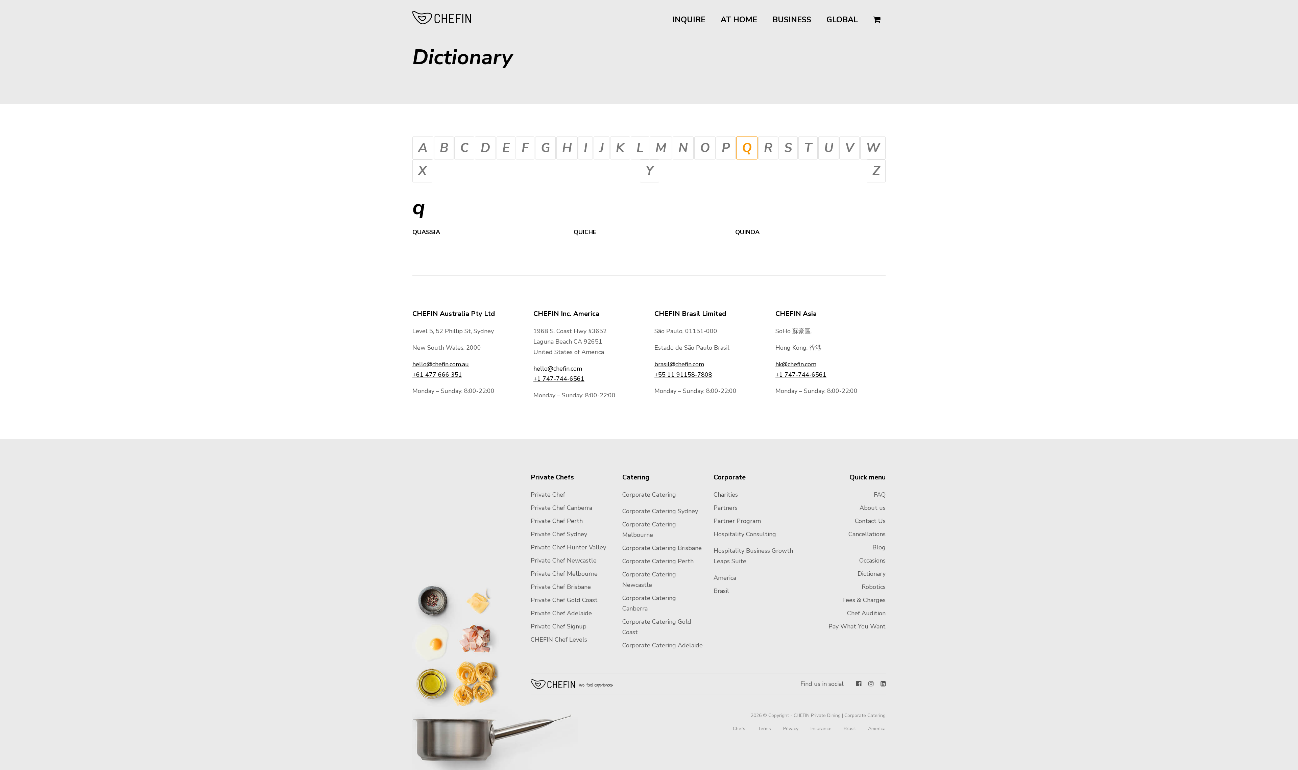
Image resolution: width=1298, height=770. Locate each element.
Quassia (426, 232)
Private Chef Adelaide (561, 613)
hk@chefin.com (795, 364)
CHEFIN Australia (442, 17)
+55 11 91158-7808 (683, 375)
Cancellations (867, 534)
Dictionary (872, 574)
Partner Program (737, 521)
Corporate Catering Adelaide (662, 645)
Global (842, 20)
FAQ (880, 495)
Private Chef (548, 495)
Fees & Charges (864, 600)
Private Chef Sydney (559, 534)
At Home (739, 20)
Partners (726, 508)
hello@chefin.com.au (440, 364)
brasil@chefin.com (679, 364)
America (725, 578)
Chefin (572, 684)
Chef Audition (866, 613)
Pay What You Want (857, 626)
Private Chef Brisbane (561, 587)
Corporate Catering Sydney (660, 511)
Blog (879, 547)
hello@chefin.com (557, 369)
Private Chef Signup (558, 626)
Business (791, 20)
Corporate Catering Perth (658, 561)
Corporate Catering (649, 495)
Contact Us (870, 521)
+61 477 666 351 (437, 375)
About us (873, 508)
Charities (726, 495)
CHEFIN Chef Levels (559, 640)
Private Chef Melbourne (564, 574)
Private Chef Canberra (561, 508)
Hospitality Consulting (745, 534)
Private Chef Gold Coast (564, 600)
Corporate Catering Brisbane (662, 548)
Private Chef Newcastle (564, 560)
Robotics (874, 587)
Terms (764, 728)
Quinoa (747, 232)
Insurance (821, 728)
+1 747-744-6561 (558, 379)
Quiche (585, 232)
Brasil (721, 591)
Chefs (739, 728)
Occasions (872, 560)
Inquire (688, 20)
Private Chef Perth (557, 521)
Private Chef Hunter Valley (568, 547)
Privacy (790, 728)
